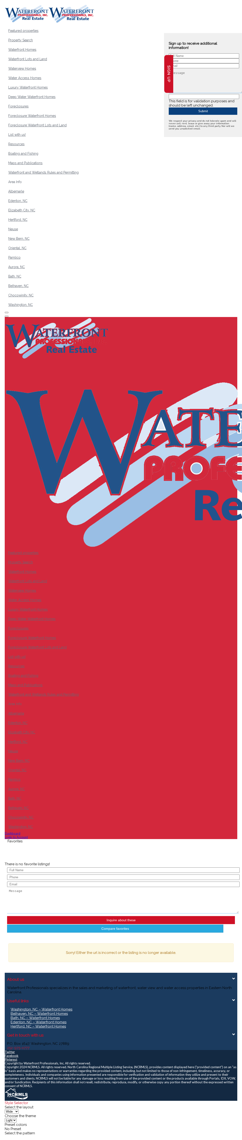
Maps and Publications (25, 163)
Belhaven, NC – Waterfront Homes (39, 1013)
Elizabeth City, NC (21, 210)
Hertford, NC (17, 220)
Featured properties (23, 31)
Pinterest (11, 1059)
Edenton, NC (17, 201)
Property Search (20, 40)
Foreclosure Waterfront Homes (32, 116)
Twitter (10, 1052)
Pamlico (14, 257)
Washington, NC (20, 305)
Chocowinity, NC (21, 295)
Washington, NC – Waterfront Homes (41, 1009)
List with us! (17, 135)
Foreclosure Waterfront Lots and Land (37, 125)
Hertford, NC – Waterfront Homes (38, 1026)
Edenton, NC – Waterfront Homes (38, 1022)
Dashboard (12, 833)
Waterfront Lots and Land (27, 59)
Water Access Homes (24, 78)
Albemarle (16, 191)
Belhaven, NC (18, 286)
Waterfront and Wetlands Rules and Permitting (43, 172)
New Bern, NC (19, 238)
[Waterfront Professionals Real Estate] (16, 1099)
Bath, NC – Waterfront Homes (35, 1018)
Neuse (13, 229)
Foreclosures (18, 106)
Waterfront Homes (22, 49)
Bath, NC (14, 276)
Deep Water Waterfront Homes (32, 97)
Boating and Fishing (23, 153)
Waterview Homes (22, 68)
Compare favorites (115, 928)
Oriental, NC (17, 248)
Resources (16, 144)
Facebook (11, 1056)
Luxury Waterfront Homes (28, 87)
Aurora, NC (16, 267)
